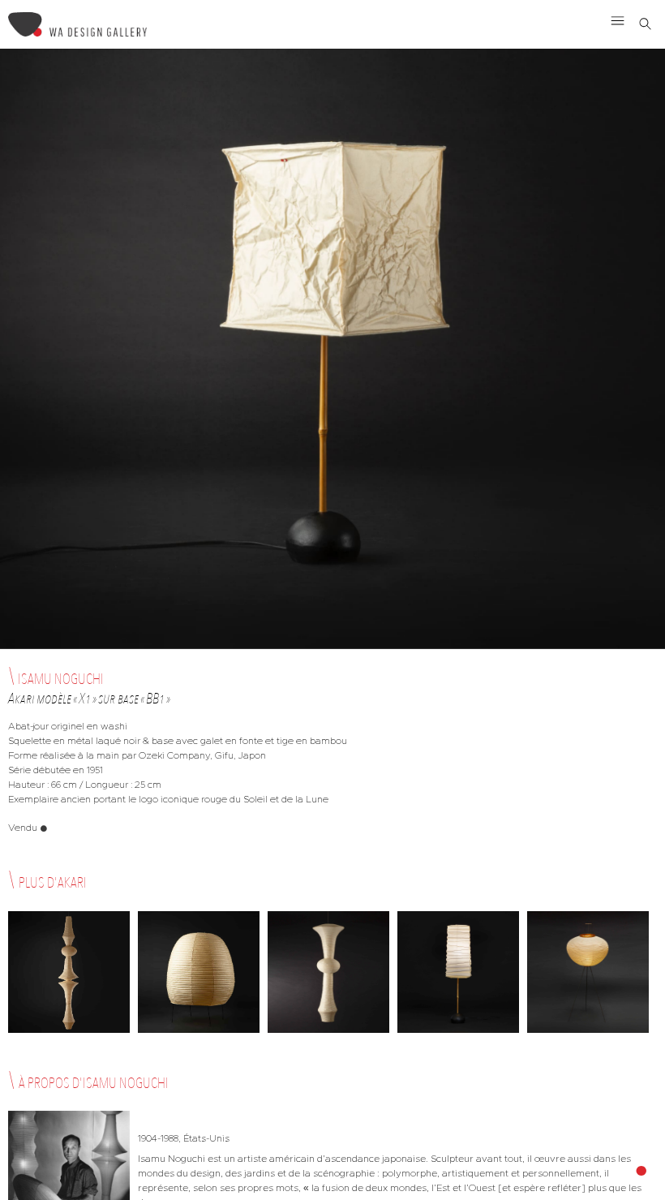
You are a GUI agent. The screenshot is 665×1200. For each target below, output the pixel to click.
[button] (618, 20)
